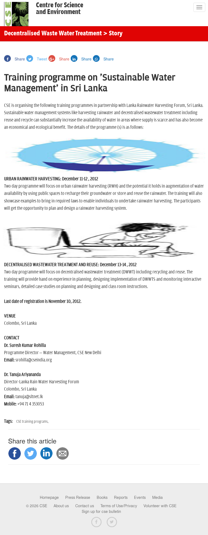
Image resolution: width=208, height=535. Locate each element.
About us (61, 506)
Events (140, 497)
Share (19, 59)
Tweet (41, 59)
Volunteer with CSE (160, 506)
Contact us (84, 506)
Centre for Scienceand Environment (59, 8)
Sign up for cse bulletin (101, 511)
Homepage (49, 497)
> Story (112, 34)
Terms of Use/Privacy (118, 506)
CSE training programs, (32, 421)
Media (157, 497)
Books (102, 497)
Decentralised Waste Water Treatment (53, 34)
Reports (121, 497)
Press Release (77, 497)
